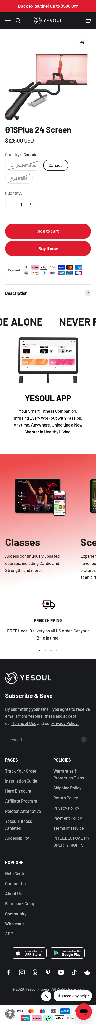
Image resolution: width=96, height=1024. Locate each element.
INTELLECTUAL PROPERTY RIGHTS (71, 841)
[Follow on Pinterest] (48, 972)
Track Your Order (20, 770)
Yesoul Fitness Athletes (18, 824)
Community (15, 913)
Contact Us (15, 883)
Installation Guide (21, 780)
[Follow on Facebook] (8, 972)
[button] (10, 1014)
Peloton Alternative (23, 811)
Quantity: (13, 193)
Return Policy (65, 797)
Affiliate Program (21, 800)
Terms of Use (23, 723)
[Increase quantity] (30, 204)
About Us (13, 893)
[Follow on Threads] (34, 972)
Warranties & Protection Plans (68, 774)
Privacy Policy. (65, 723)
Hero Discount (18, 790)
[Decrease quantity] (11, 204)
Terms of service (68, 827)
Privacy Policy (66, 807)
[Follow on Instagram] (21, 972)
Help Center (16, 873)
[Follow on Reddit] (87, 972)
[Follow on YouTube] (61, 972)
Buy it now (48, 248)
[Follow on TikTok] (74, 972)
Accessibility (17, 837)
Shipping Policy (67, 787)
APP (9, 933)
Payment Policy (67, 817)
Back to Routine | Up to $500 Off (48, 5)
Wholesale (15, 923)
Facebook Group (20, 903)
